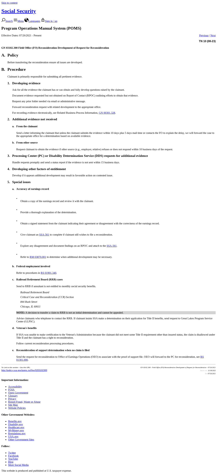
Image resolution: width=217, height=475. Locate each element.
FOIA (11, 389)
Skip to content (9, 2)
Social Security (18, 11)
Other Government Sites (21, 439)
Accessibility (15, 386)
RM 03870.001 (38, 257)
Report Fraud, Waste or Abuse (24, 401)
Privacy (12, 398)
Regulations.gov (17, 433)
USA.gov (13, 436)
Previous (204, 35)
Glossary (13, 395)
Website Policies (17, 407)
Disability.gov (15, 424)
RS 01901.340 (48, 272)
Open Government (18, 392)
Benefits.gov (15, 421)
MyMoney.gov (16, 430)
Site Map (13, 404)
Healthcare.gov (16, 427)
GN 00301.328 (107, 112)
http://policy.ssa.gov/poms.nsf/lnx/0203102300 (24, 370)
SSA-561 (44, 234)
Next (213, 35)
